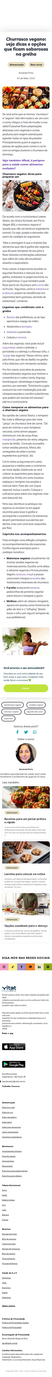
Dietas (4, 1292)
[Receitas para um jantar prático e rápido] (26, 808)
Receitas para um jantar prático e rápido (25, 820)
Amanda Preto (26, 72)
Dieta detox (7, 1122)
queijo (6, 355)
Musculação (7, 1166)
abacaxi (9, 293)
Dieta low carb (8, 1107)
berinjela (26, 326)
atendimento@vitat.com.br (13, 1081)
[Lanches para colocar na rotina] (26, 863)
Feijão (4, 1195)
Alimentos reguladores (11, 1137)
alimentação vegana (12, 705)
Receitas (6, 1229)
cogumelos (8, 347)
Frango (5, 1220)
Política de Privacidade (11, 1327)
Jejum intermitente (10, 1132)
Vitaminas (6, 1297)
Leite (4, 1210)
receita (36, 578)
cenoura (21, 574)
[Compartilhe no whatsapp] (35, 732)
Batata (11, 317)
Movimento (7, 1146)
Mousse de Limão (9, 1234)
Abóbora (12, 332)
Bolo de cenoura (9, 1239)
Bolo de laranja (8, 1253)
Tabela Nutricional (11, 1185)
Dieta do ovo (7, 1112)
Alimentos (6, 1278)
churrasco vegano (11, 712)
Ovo (4, 1205)
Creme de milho (9, 1244)
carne (40, 285)
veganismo (8, 718)
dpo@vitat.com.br (9, 1343)
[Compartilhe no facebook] (17, 732)
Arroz (4, 1190)
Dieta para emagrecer (11, 1127)
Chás (4, 1283)
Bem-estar (36, 64)
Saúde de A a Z (9, 1273)
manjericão (9, 439)
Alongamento (8, 1161)
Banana (5, 1215)
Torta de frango (8, 1258)
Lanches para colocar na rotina (24, 874)
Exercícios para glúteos (12, 1176)
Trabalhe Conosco (11, 1086)
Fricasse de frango (9, 1263)
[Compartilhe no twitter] (26, 732)
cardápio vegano (36, 705)
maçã (29, 574)
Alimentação (17, 64)
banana (34, 587)
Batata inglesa (8, 1200)
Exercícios (6, 1288)
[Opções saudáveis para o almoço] (26, 914)
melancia (41, 289)
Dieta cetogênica (9, 1117)
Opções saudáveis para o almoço (26, 925)
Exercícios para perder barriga (14, 1171)
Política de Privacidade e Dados (15, 1323)
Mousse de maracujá (11, 1249)
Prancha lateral (8, 1156)
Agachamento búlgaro (12, 1151)
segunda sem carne (35, 712)
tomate (21, 337)
